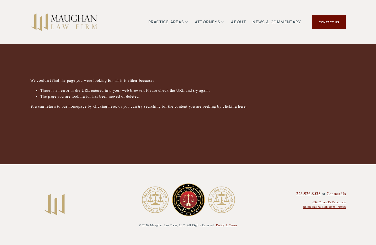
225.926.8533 (308, 193)
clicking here (104, 106)
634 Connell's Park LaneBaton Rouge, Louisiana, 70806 (324, 204)
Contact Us (336, 193)
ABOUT (238, 22)
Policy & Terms (226, 225)
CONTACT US (329, 22)
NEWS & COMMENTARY (276, 22)
